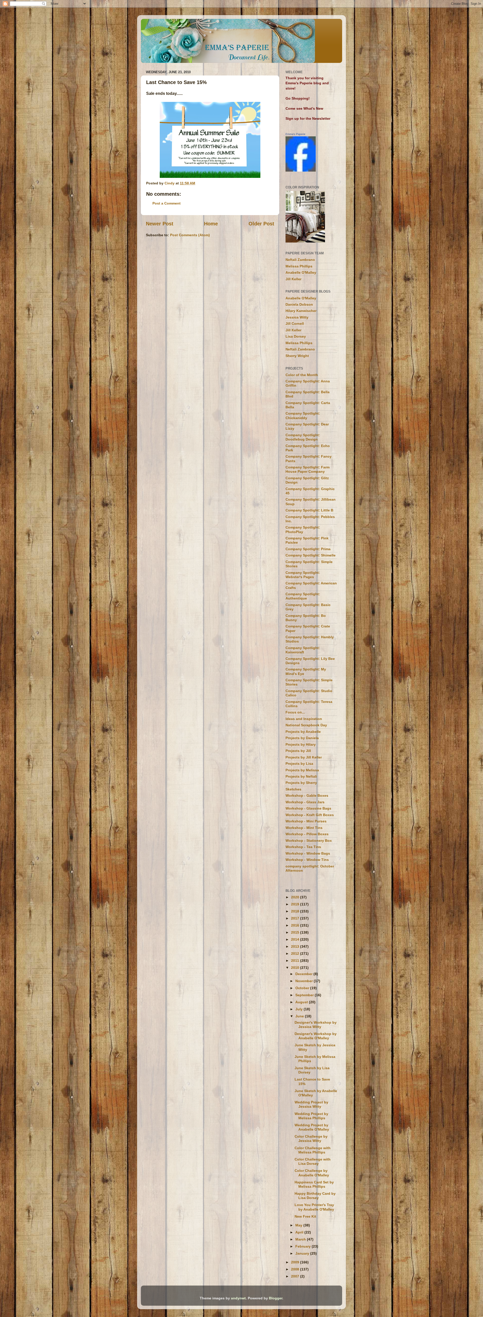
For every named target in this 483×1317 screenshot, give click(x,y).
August (302, 1002)
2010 (295, 968)
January (302, 1253)
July (299, 1009)
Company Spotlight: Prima (308, 549)
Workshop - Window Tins (307, 860)
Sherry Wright (297, 356)
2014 (295, 939)
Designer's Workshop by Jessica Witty (316, 1024)
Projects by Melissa (302, 770)
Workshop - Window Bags (308, 853)
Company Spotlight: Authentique (303, 596)
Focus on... (295, 712)
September (305, 995)
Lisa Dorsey (296, 336)
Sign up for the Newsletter (308, 118)
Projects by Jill (298, 751)
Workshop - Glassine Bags (308, 808)
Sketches (293, 789)
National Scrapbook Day (306, 725)
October (302, 988)
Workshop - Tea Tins (303, 847)
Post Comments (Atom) (190, 235)
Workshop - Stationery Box (309, 841)
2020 (295, 897)
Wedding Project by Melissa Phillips (311, 1116)
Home (211, 223)
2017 (295, 918)
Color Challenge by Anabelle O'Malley (312, 1173)
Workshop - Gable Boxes (307, 795)
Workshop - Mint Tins (304, 828)
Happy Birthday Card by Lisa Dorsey (315, 1195)
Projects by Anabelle (303, 732)
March (301, 1239)
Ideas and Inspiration (304, 719)
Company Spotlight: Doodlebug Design (303, 437)
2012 (295, 953)
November (304, 981)
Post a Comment (166, 203)
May (299, 1225)
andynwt (238, 1298)
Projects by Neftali (301, 776)
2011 (295, 961)
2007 (295, 1276)
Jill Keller (293, 279)
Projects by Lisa (299, 764)
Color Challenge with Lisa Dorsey (313, 1161)
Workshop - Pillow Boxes (307, 834)
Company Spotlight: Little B (309, 510)
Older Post (261, 223)
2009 (295, 1262)
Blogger (275, 1298)
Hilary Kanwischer (301, 311)
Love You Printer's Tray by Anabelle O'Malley (314, 1207)
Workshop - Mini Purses (306, 821)
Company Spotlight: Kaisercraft (303, 650)
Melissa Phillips (299, 266)
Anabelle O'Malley (301, 272)
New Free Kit (305, 1216)
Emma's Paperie (295, 134)
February (303, 1246)
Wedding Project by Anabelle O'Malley (312, 1127)
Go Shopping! (298, 98)
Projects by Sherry (301, 783)
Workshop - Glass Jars (305, 802)
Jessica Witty (297, 317)
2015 (295, 932)
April (299, 1232)
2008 (295, 1269)
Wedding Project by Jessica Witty (311, 1104)
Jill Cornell (295, 324)
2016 (295, 925)
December (304, 974)
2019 (295, 904)
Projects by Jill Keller (304, 757)
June (300, 1016)
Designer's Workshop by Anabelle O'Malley (316, 1036)
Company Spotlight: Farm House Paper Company (308, 469)
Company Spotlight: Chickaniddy (303, 415)
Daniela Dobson (299, 304)
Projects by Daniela (302, 738)
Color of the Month (302, 375)
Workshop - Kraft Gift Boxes (310, 815)
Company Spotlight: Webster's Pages (303, 575)
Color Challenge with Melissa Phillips (313, 1150)
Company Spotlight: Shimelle (311, 555)
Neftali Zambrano (300, 260)
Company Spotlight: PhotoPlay (303, 529)
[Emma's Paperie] (301, 170)
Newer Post (159, 223)
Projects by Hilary (301, 744)
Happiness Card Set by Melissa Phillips (314, 1184)
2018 (295, 911)
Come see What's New (304, 108)
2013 (295, 946)
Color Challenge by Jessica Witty (311, 1138)
